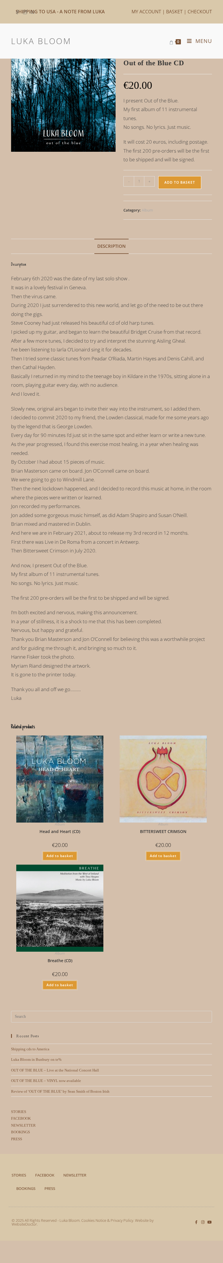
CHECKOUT (200, 11)
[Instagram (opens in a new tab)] (25, 12)
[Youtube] (209, 1222)
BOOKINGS (20, 1132)
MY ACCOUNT (146, 11)
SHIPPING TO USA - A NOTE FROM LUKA (60, 11)
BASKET (174, 11)
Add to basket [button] (59, 855)
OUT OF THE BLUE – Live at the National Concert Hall (55, 1070)
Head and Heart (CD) (59, 831)
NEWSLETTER (23, 1125)
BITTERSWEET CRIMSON (163, 831)
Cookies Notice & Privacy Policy (107, 1220)
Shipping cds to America (30, 1049)
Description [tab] (111, 246)
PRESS (16, 1139)
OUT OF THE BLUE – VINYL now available (46, 1080)
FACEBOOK (21, 1118)
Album (147, 210)
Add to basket (179, 182)
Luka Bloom (41, 40)
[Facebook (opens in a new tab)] (18, 12)
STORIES (18, 1112)
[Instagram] (203, 1222)
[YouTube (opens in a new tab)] (32, 12)
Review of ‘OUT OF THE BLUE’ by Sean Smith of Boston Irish (60, 1091)
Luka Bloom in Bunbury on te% (36, 1059)
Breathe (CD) (60, 960)
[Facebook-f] (196, 1222)
